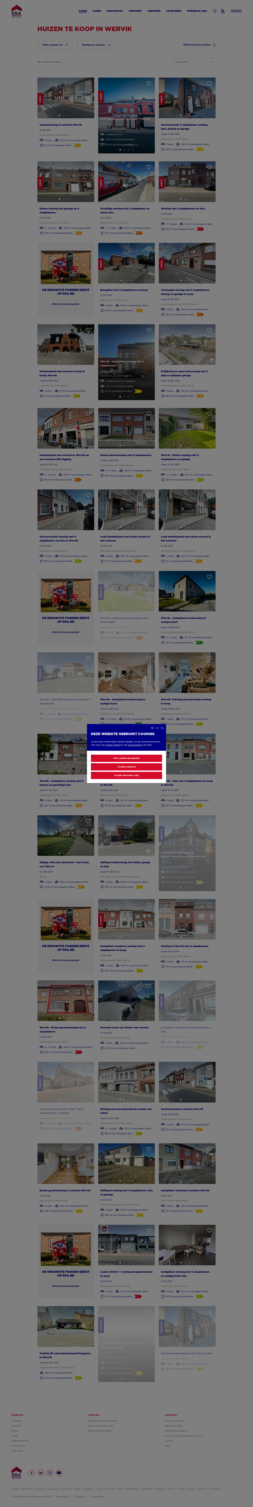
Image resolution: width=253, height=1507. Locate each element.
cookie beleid (112, 745)
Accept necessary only (126, 775)
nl (152, 728)
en (162, 728)
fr (157, 728)
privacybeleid (135, 745)
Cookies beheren (126, 767)
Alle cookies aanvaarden (126, 758)
